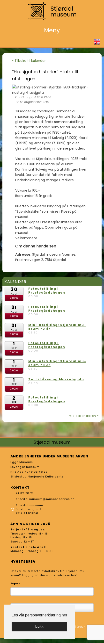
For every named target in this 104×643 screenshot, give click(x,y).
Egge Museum (21, 462)
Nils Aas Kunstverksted (29, 472)
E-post (16, 583)
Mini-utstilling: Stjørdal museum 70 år (57, 327)
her (64, 615)
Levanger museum (25, 467)
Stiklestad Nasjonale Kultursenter (37, 476)
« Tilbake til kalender (29, 60)
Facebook (89, 42)
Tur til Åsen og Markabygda (56, 379)
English (97, 42)
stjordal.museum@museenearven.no (45, 499)
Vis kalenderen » (84, 416)
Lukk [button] (39, 627)
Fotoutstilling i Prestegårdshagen (46, 291)
